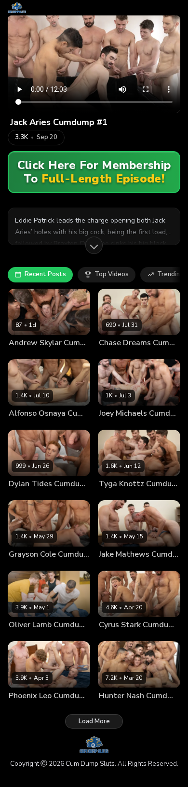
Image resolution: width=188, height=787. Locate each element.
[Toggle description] (94, 245)
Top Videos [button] (111, 274)
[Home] (17, 7)
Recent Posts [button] (45, 274)
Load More (94, 721)
